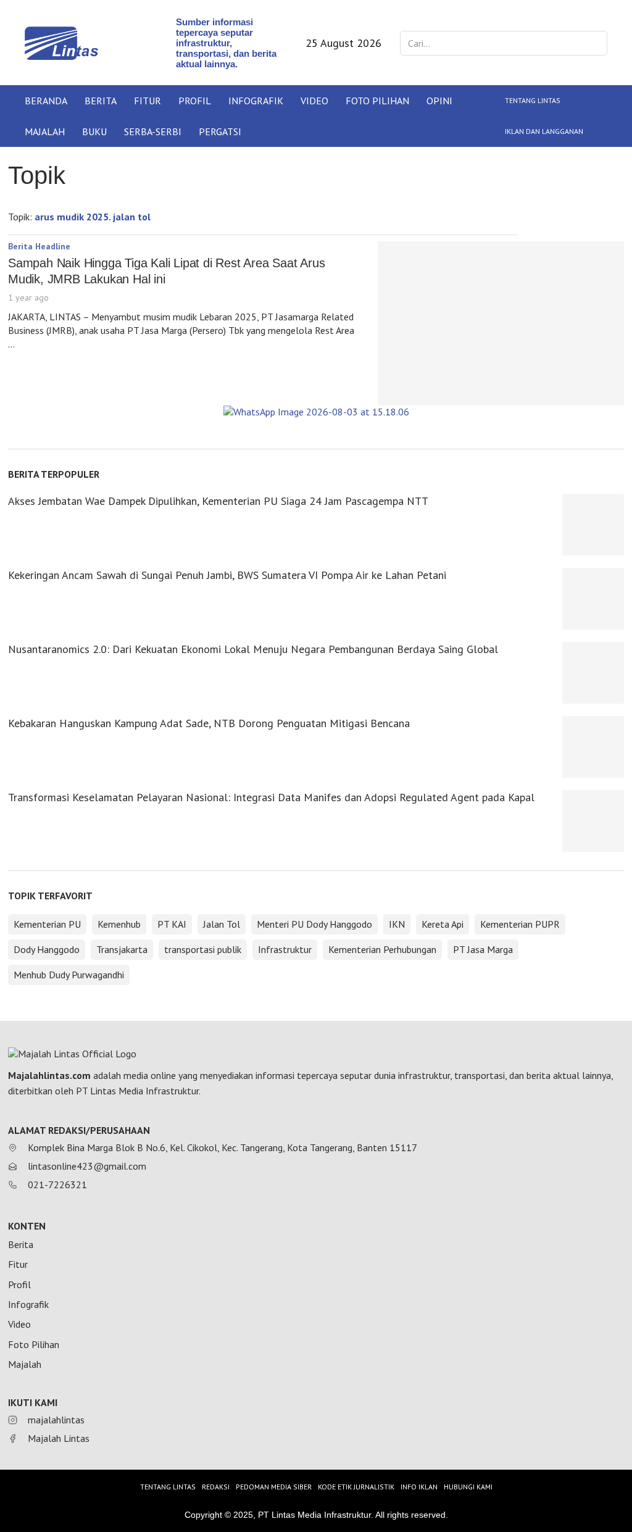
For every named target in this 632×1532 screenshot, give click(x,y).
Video (314, 100)
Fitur (147, 100)
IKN (397, 924)
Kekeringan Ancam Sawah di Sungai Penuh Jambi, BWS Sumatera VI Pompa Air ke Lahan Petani (227, 575)
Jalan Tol (221, 924)
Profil (194, 100)
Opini (439, 100)
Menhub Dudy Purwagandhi (69, 974)
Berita (101, 100)
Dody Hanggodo (47, 949)
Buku (94, 131)
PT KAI (171, 924)
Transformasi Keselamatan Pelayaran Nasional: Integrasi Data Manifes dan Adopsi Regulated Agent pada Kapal (271, 797)
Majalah (45, 131)
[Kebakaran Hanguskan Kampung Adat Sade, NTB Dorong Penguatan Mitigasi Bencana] (593, 747)
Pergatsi (220, 131)
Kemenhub (119, 924)
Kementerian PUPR (520, 924)
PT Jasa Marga (483, 949)
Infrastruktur (285, 949)
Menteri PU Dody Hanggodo (314, 924)
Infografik (255, 100)
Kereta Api (443, 924)
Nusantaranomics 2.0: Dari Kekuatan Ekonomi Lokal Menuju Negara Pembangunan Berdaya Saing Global (253, 649)
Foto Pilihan (377, 100)
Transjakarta (122, 949)
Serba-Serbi (152, 131)
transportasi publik (202, 949)
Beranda (46, 100)
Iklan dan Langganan (544, 131)
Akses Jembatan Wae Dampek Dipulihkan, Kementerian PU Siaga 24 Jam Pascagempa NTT (218, 501)
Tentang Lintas (532, 100)
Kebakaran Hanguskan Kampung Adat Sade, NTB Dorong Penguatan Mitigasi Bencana (209, 723)
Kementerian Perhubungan (382, 949)
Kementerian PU (47, 924)
